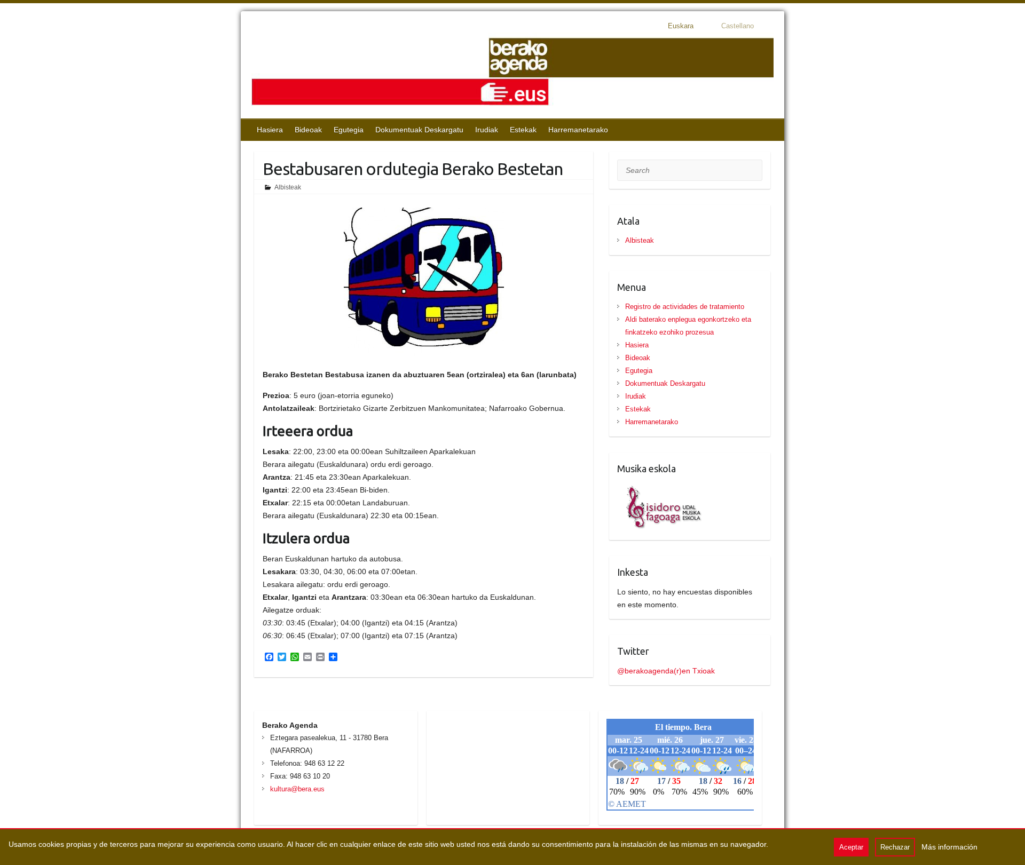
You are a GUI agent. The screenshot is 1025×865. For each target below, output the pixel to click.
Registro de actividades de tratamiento (684, 307)
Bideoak (308, 129)
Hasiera (270, 129)
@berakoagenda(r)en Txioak (666, 670)
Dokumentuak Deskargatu (419, 129)
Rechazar (895, 847)
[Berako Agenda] (512, 73)
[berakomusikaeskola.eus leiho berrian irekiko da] (660, 488)
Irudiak (486, 129)
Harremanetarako (578, 129)
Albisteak (287, 187)
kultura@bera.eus (297, 789)
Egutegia (349, 129)
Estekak (523, 129)
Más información (949, 847)
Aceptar (851, 847)
